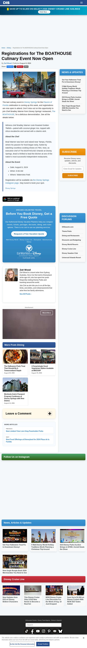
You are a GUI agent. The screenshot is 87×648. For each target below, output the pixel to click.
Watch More (46, 313)
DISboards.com (67, 227)
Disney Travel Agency (44, 620)
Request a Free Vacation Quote (29, 234)
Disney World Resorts (70, 244)
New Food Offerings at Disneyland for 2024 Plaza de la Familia (27, 439)
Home (3, 48)
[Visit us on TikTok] (27, 631)
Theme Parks (67, 231)
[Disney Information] (6, 2)
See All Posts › (25, 294)
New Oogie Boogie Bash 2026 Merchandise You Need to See (71, 108)
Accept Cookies (43, 644)
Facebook (10, 66)
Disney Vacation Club (70, 253)
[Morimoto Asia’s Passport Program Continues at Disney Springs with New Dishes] (15, 385)
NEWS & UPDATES (72, 72)
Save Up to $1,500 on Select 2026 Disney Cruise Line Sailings (45, 9)
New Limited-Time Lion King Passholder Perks (24, 430)
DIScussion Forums (31, 620)
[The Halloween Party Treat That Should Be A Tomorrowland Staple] (15, 357)
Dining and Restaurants (70, 235)
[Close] (83, 638)
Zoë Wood (7, 63)
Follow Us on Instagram (17, 457)
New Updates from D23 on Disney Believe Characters (10, 599)
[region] (43, 641)
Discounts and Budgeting (71, 240)
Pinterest (20, 66)
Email (26, 66)
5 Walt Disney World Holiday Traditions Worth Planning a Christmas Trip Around (42, 547)
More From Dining (14, 345)
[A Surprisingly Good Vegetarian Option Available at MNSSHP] (42, 357)
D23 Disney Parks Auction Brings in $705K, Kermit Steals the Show (71, 99)
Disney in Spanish (56, 620)
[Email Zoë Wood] (21, 298)
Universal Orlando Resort (71, 257)
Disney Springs (30, 102)
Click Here (43, 12)
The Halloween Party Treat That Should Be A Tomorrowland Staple (14, 368)
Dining (9, 48)
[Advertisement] (73, 197)
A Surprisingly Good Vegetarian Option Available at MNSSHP (43, 368)
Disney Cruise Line (69, 249)
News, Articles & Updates (17, 522)
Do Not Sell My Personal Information (22, 644)
